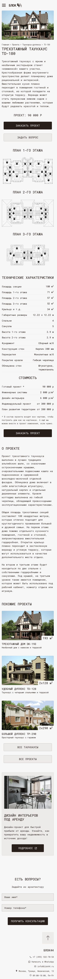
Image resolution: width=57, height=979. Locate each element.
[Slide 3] (31, 37)
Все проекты (28, 759)
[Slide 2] (28, 37)
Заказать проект (28, 125)
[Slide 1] (25, 37)
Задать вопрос (27, 137)
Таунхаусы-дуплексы (31, 44)
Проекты (15, 44)
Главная (5, 44)
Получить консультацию (28, 921)
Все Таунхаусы (27, 747)
